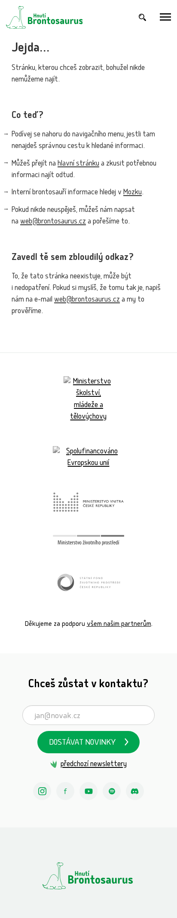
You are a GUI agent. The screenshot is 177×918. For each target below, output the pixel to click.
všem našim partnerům (119, 624)
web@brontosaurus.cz (53, 222)
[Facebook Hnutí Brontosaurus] (65, 791)
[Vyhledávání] (142, 17)
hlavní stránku (78, 164)
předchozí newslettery (93, 765)
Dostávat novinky (82, 743)
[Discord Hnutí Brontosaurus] (135, 791)
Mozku (132, 193)
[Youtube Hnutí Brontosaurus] (88, 791)
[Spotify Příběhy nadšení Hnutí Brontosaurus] (112, 791)
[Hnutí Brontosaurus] (88, 875)
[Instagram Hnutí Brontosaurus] (42, 791)
